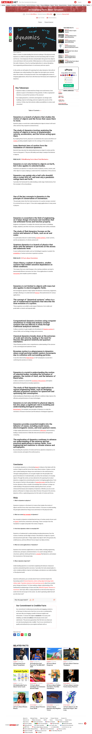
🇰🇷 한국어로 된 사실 (66, 727)
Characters (13, 5)
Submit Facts (68, 720)
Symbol (60, 93)
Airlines (3, 5)
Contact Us (64, 718)
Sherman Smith (65, 14)
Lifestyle (70, 5)
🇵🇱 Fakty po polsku (61, 728)
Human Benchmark (63, 104)
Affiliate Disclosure (36, 720)
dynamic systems (48, 329)
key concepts (27, 514)
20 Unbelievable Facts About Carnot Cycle (20, 686)
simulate (38, 554)
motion (15, 141)
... (91, 5)
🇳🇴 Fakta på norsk (27, 725)
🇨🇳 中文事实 (39, 732)
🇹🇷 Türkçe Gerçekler (28, 732)
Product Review (54, 718)
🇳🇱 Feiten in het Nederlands (47, 728)
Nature (88, 5)
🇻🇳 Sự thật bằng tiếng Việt (55, 730)
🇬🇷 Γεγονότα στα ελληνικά (66, 725)
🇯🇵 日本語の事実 (55, 727)
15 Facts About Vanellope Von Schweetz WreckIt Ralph (37, 686)
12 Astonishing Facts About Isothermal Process (71, 46)
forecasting (16, 273)
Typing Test (61, 100)
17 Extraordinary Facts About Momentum (70, 36)
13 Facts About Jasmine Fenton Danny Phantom (70, 686)
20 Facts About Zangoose (51, 664)
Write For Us (26, 720)
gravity (17, 521)
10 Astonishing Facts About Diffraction (70, 41)
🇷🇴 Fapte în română (27, 730)
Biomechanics (17, 409)
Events (38, 5)
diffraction (43, 430)
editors (31, 617)
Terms (51, 720)
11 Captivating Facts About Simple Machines (72, 62)
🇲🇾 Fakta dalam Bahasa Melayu (30, 728)
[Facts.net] (9, 2)
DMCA (45, 720)
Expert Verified (41, 17)
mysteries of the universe (39, 380)
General (52, 5)
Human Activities (63, 5)
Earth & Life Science (31, 5)
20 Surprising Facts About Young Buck (19, 664)
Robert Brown (30, 357)
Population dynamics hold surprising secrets (32, 583)
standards (38, 615)
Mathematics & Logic (77, 5)
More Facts (26, 721)
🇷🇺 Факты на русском (40, 730)
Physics (50, 6)
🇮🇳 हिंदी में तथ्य (26, 727)
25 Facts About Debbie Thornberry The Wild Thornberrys (53, 686)
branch (37, 467)
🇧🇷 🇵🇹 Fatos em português (41, 723)
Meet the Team (44, 718)
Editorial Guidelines (52, 17)
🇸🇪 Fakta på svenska (67, 723)
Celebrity (8, 5)
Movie (84, 5)
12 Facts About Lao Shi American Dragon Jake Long (70, 708)
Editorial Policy (33, 718)
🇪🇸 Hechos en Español (63, 721)
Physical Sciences (49, 22)
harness (37, 292)
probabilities (16, 253)
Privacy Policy (58, 720)
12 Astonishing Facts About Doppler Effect (70, 56)
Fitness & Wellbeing (45, 5)
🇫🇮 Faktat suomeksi (39, 725)
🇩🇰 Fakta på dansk (54, 723)
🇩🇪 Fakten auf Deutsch (36, 721)
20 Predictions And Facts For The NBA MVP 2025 (37, 665)
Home (41, 6)
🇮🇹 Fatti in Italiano (27, 723)
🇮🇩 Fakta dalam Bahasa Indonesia (40, 727)
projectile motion (40, 482)
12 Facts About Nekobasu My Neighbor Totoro (54, 708)
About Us (25, 718)
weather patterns (41, 237)
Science (45, 6)
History (56, 5)
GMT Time (61, 97)
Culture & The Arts (21, 5)
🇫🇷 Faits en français (50, 721)
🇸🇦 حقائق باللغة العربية (52, 725)
